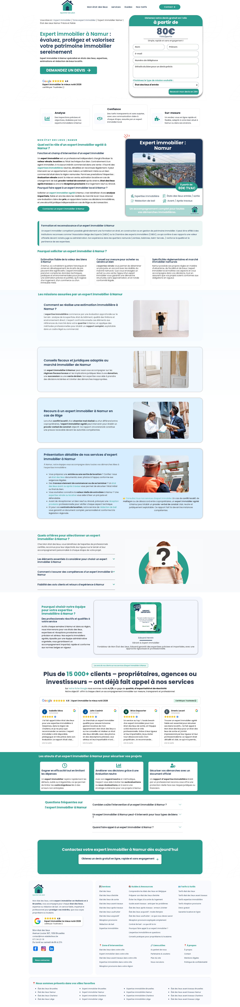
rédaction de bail (108, 507)
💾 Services (104, 886)
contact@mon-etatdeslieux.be (45, 936)
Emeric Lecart (178, 710)
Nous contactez (42, 960)
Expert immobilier (62, 20)
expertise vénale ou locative (62, 495)
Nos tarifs (141, 6)
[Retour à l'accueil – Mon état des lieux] (38, 897)
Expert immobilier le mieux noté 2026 (61, 84)
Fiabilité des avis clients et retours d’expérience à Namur (71, 584)
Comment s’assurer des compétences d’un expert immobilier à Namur (75, 573)
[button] (76, 560)
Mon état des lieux (97, 6)
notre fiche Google (78, 688)
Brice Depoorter (138, 710)
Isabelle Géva (56, 710)
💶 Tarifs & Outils (186, 886)
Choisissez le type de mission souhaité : (153, 80)
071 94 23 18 (38, 939)
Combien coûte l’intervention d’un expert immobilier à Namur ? (129, 804)
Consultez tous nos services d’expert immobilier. (149, 498)
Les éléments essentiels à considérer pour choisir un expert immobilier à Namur (72, 560)
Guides (128, 6)
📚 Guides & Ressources (141, 886)
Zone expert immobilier (84, 20)
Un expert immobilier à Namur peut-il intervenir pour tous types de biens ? (135, 816)
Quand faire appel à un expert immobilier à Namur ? (123, 827)
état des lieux (58, 477)
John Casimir (96, 710)
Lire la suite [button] (47, 743)
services (116, 6)
